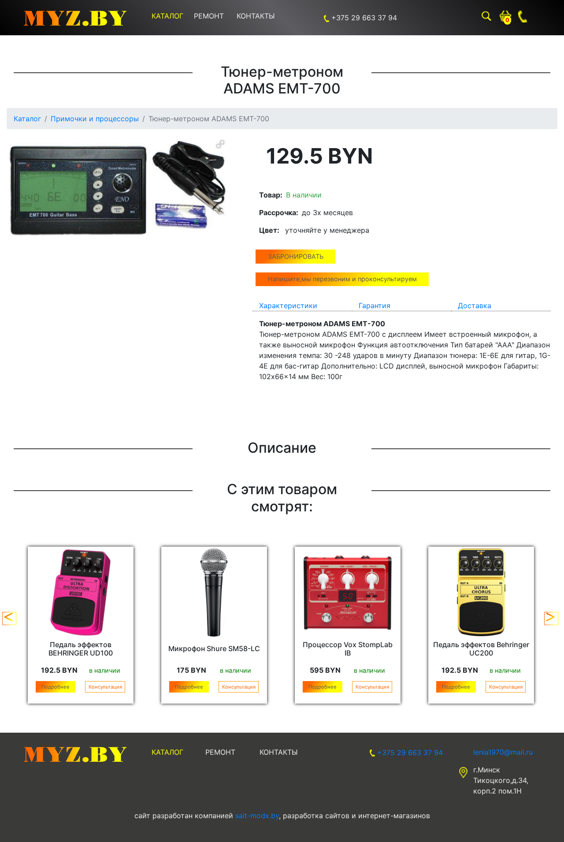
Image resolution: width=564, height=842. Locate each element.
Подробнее (55, 687)
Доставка (474, 305)
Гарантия (374, 305)
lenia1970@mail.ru (503, 752)
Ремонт (209, 15)
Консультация (105, 687)
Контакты (256, 15)
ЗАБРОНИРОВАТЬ (295, 256)
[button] (220, 144)
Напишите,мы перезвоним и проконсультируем (342, 279)
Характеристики (288, 305)
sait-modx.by (257, 815)
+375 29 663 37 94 (364, 17)
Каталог (167, 15)
